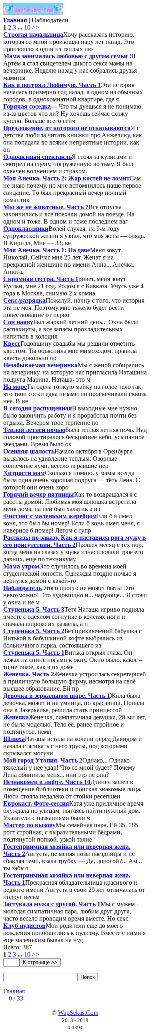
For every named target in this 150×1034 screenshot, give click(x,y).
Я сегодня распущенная (37, 408)
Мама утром (21, 566)
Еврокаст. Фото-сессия (36, 803)
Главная (14, 991)
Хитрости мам (24, 472)
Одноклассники (25, 228)
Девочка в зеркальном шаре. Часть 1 (56, 695)
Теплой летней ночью (34, 429)
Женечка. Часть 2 (28, 674)
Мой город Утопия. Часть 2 (42, 760)
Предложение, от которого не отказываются (67, 128)
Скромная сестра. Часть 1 (40, 278)
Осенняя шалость (28, 451)
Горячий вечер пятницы (38, 494)
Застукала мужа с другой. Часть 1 (51, 904)
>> (35, 27)
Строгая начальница (33, 34)
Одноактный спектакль (37, 156)
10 (27, 27)
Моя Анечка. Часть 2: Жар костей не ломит (66, 178)
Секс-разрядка (24, 300)
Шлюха (14, 738)
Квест (11, 343)
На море (15, 386)
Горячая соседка (27, 106)
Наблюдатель (22, 587)
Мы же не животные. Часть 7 (45, 207)
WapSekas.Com (78, 1012)
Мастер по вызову (29, 825)
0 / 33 (16, 998)
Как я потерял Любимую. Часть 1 (52, 84)
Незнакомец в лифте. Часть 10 (46, 781)
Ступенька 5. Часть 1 (33, 652)
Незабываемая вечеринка (40, 365)
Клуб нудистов (24, 925)
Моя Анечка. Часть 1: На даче (46, 250)
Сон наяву (18, 322)
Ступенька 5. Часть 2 (33, 631)
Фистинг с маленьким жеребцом (50, 516)
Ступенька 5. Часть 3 (33, 609)
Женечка (16, 717)
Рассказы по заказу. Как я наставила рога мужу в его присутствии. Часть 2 (74, 541)
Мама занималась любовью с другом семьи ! (67, 56)
